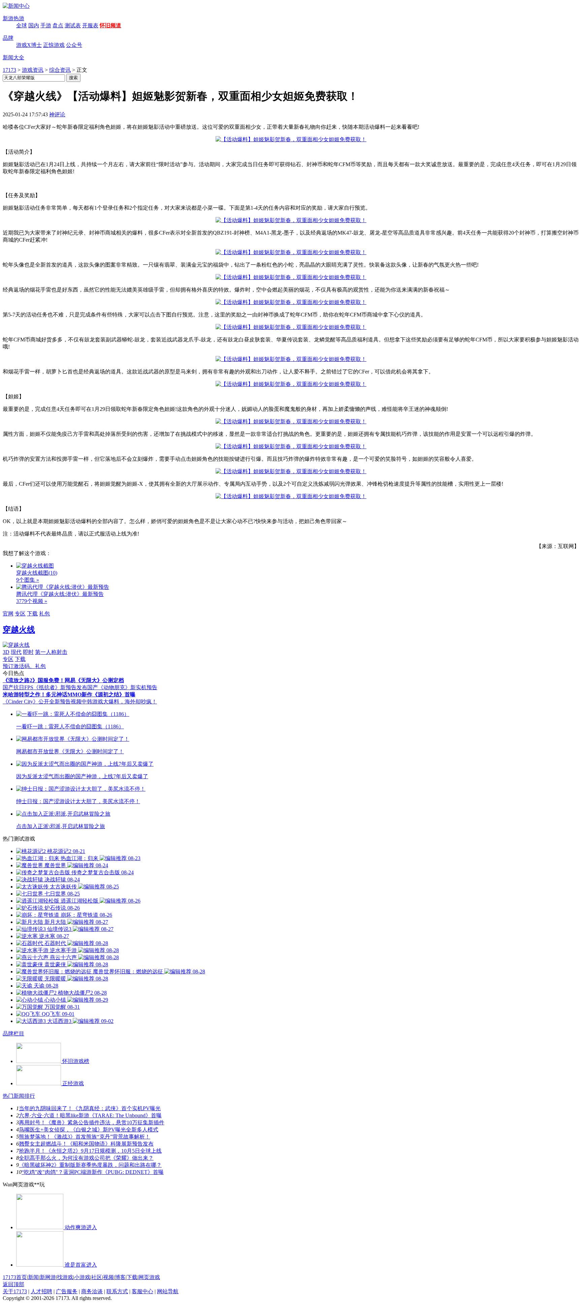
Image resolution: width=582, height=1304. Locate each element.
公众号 (74, 45)
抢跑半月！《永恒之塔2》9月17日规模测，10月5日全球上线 (90, 1151)
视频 (108, 1277)
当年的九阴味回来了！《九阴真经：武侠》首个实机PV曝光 (90, 1108)
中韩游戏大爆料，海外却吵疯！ (119, 701)
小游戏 (82, 1277)
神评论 (57, 114)
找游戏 (65, 1277)
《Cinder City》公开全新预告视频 (42, 701)
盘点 (58, 25)
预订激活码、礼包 (24, 666)
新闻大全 (13, 57)
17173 (9, 70)
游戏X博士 (29, 45)
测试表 (73, 25)
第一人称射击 (51, 652)
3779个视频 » (31, 601)
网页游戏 (149, 1277)
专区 (20, 613)
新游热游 (13, 18)
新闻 (33, 1277)
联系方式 (117, 1291)
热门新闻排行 (19, 1096)
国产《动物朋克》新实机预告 (122, 687)
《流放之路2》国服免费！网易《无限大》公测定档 (63, 680)
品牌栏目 (13, 1033)
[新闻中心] (16, 6)
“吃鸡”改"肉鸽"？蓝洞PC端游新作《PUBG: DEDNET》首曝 (93, 1172)
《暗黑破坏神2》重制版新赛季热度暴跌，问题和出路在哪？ (90, 1165)
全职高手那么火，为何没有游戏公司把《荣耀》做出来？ (86, 1158)
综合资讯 (60, 70)
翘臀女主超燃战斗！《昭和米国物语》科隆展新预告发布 (86, 1144)
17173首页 (15, 1277)
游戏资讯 (32, 70)
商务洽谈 (92, 1291)
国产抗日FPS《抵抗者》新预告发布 (45, 687)
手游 (45, 25)
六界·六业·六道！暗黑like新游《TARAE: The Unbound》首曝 (90, 1115)
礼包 (44, 613)
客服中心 (142, 1291)
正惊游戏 (54, 45)
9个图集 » (27, 580)
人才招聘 (41, 1291)
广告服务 (66, 1291)
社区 (96, 1277)
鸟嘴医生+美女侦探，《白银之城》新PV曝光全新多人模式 (88, 1129)
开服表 (90, 25)
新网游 (48, 1277)
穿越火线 (19, 629)
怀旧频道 (110, 25)
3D (6, 652)
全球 (21, 25)
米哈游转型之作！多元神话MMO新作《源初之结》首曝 (69, 694)
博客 (120, 1277)
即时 (28, 652)
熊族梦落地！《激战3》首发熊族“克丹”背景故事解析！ (84, 1137)
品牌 (8, 38)
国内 (33, 25)
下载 (32, 613)
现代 (16, 652)
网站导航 (168, 1291)
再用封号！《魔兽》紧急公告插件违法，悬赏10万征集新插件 (91, 1122)
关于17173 (15, 1291)
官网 (8, 613)
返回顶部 (13, 1284)
